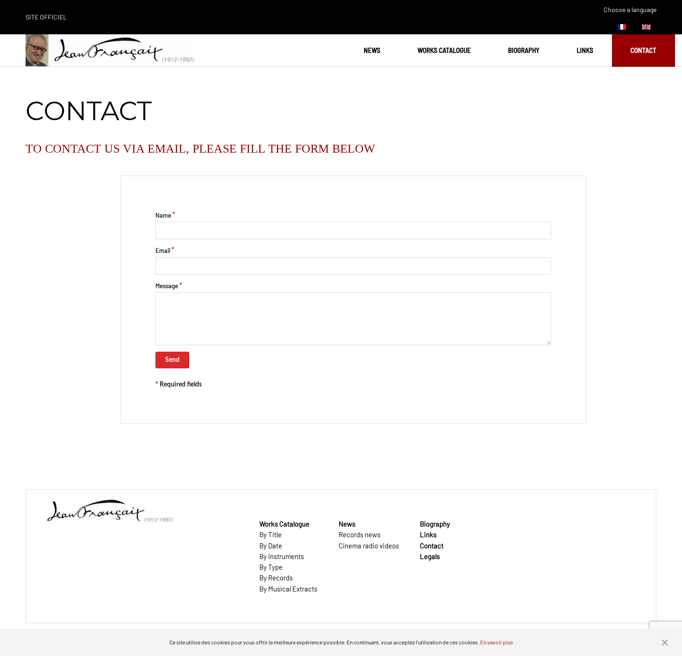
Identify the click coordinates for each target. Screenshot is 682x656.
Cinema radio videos (369, 545)
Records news (359, 534)
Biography (524, 50)
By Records (276, 577)
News (372, 50)
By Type (271, 567)
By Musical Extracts (288, 589)
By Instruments (281, 556)
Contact (643, 50)
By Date (270, 545)
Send (172, 360)
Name (163, 215)
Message (166, 285)
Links (585, 50)
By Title (270, 534)
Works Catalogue (444, 50)
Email (162, 250)
